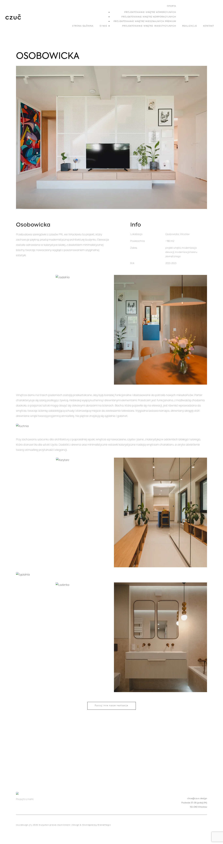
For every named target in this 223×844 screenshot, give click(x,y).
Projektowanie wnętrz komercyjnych (150, 12)
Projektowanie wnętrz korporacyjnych (148, 17)
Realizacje (189, 26)
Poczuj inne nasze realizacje (111, 706)
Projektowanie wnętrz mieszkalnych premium (145, 21)
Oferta (171, 6)
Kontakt (208, 26)
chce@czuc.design (197, 799)
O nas (103, 26)
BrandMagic (104, 825)
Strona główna (83, 26)
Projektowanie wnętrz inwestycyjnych (149, 26)
